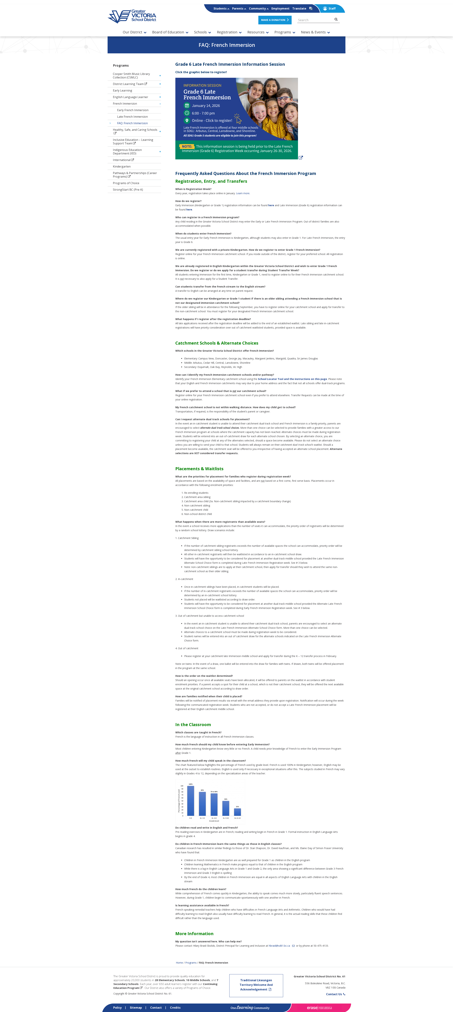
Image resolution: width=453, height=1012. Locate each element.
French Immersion (125, 103)
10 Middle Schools (198, 980)
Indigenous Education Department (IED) (127, 151)
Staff (332, 8)
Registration (227, 32)
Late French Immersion (132, 117)
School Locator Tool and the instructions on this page (292, 379)
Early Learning (122, 90)
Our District (132, 32)
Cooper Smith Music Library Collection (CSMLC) (131, 75)
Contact (156, 1008)
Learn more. (243, 193)
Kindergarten (122, 166)
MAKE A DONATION (273, 20)
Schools (200, 32)
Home (179, 962)
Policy (117, 1008)
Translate (299, 8)
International (121, 160)
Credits (175, 1008)
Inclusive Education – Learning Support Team (133, 141)
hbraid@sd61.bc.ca (279, 945)
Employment (280, 8)
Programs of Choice (126, 183)
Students (220, 8)
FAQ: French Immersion (132, 123)
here (189, 209)
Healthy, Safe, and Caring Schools (135, 130)
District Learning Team (128, 84)
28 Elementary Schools (170, 980)
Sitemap (136, 1008)
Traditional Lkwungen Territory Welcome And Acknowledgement (256, 984)
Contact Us (334, 994)
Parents (238, 8)
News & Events (313, 32)
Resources (256, 32)
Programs (282, 32)
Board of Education (168, 32)
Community (257, 8)
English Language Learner (130, 97)
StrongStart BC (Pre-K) (128, 190)
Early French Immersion (132, 110)
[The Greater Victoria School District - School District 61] (132, 21)
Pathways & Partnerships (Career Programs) (135, 174)
